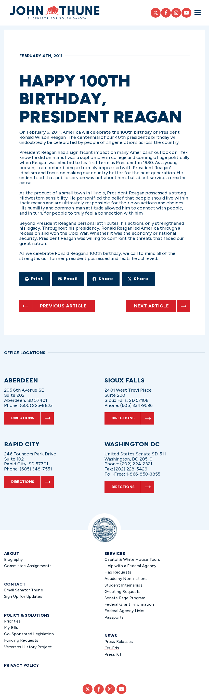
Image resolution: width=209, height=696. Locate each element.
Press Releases (118, 641)
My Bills (11, 627)
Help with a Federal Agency (130, 565)
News (110, 635)
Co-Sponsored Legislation (29, 633)
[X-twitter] (155, 13)
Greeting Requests (122, 591)
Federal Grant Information (129, 604)
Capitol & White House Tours (132, 559)
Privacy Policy (21, 665)
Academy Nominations (126, 578)
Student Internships (123, 585)
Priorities (12, 621)
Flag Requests (117, 572)
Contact (14, 584)
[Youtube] (186, 13)
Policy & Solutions (27, 615)
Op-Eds (111, 647)
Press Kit (112, 654)
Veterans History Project (28, 646)
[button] (34, 279)
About (11, 553)
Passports (114, 617)
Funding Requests (21, 640)
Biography (13, 559)
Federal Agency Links (124, 610)
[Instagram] (176, 13)
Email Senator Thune (23, 590)
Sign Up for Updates (23, 596)
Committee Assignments (27, 565)
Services (114, 553)
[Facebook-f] (166, 13)
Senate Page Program (124, 597)
